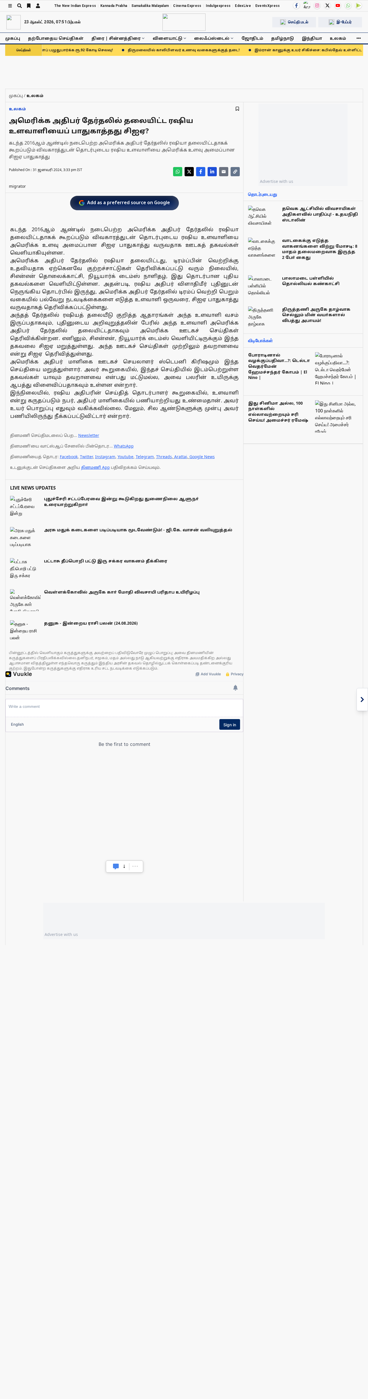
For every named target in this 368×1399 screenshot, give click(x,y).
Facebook (69, 456)
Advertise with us (276, 181)
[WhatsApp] (348, 5)
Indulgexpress (218, 6)
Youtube (125, 456)
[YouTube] (337, 5)
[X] (327, 5)
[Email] (223, 171)
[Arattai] (306, 4)
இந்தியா (312, 38)
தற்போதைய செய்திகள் (56, 38)
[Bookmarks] (28, 5)
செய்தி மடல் (298, 22)
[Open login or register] (38, 5)
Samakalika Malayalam (150, 6)
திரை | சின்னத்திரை (116, 38)
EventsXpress (267, 6)
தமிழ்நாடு (282, 38)
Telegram (145, 456)
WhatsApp (124, 446)
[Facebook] (296, 5)
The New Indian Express (75, 6)
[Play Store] (358, 5)
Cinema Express (187, 6)
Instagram (105, 456)
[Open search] (19, 5)
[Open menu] (10, 6)
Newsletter (88, 435)
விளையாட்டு (167, 38)
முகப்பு (12, 38)
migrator (17, 186)
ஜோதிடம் (252, 38)
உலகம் (338, 38)
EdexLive (243, 6)
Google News (202, 456)
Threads (164, 456)
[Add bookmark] (237, 108)
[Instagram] (317, 5)
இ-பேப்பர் (344, 22)
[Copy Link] (235, 171)
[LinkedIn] (212, 171)
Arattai (180, 456)
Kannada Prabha (113, 6)
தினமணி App (95, 467)
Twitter (86, 456)
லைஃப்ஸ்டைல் (211, 38)
